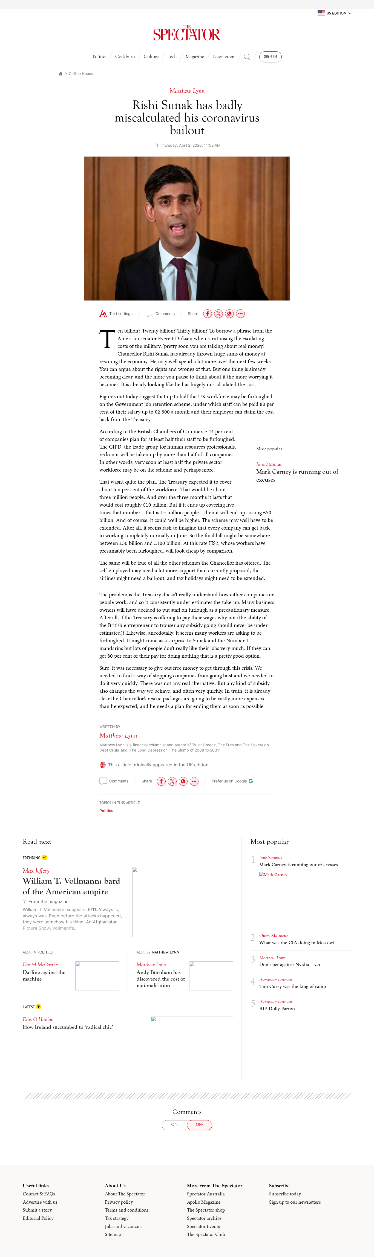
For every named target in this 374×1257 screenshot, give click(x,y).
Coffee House (81, 73)
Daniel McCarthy (40, 964)
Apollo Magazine (204, 1202)
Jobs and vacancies (123, 1226)
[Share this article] (240, 313)
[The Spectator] (187, 33)
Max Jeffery (36, 870)
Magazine (195, 56)
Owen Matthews (273, 935)
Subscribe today (285, 1194)
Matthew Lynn (118, 735)
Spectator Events (203, 1226)
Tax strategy (116, 1218)
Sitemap (113, 1234)
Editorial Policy (38, 1218)
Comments (165, 313)
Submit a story (37, 1210)
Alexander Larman (275, 980)
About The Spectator (125, 1194)
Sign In (270, 57)
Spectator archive (204, 1218)
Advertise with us (40, 1202)
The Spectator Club (206, 1234)
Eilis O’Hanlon (38, 1019)
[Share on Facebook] (207, 313)
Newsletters (224, 56)
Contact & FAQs (39, 1194)
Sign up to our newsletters (295, 1202)
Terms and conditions (127, 1210)
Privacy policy (119, 1202)
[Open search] (247, 56)
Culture (151, 56)
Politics (100, 56)
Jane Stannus (269, 464)
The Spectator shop (206, 1210)
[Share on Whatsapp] (229, 313)
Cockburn (125, 56)
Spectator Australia (206, 1194)
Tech (172, 56)
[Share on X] (218, 313)
